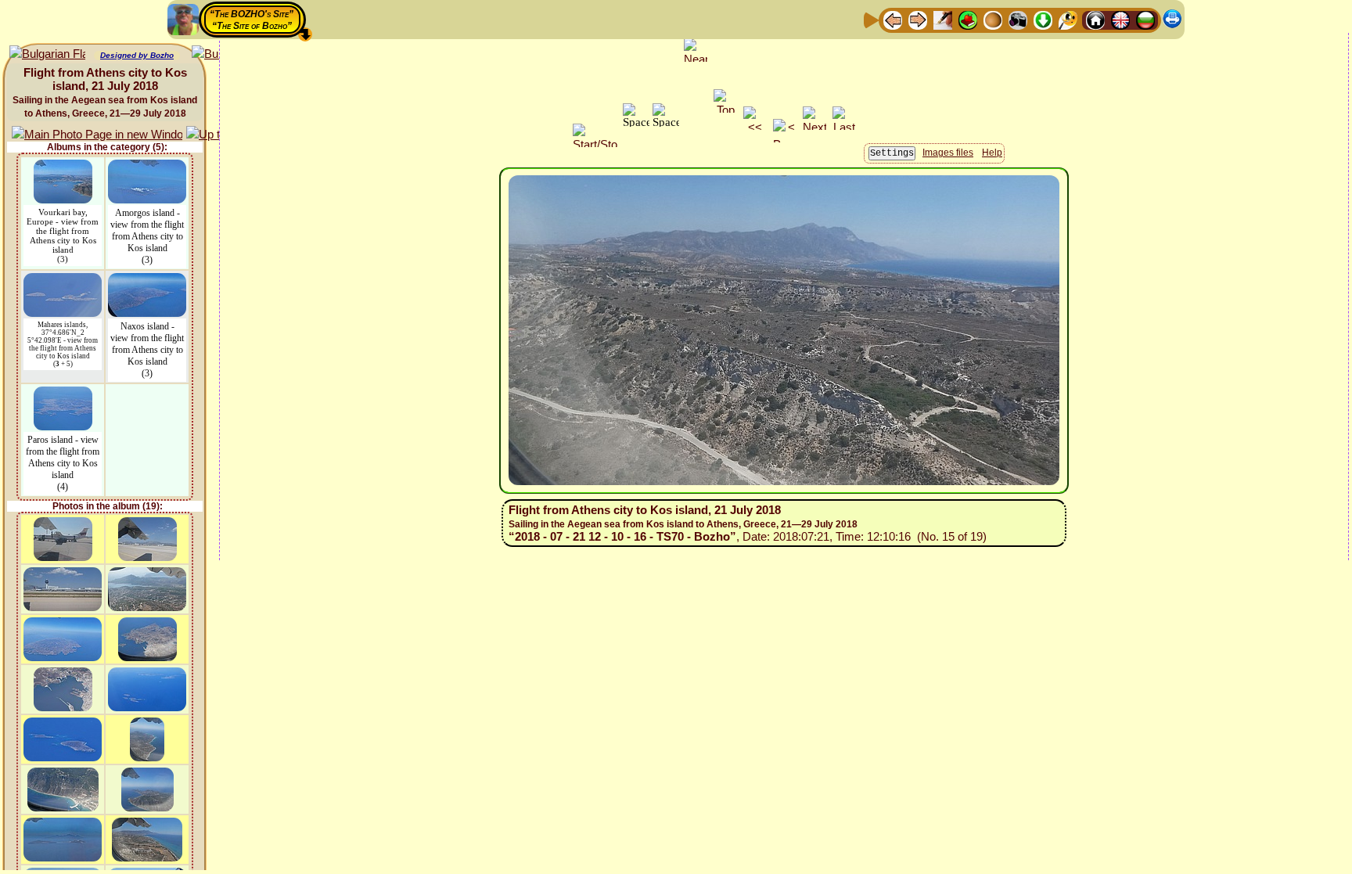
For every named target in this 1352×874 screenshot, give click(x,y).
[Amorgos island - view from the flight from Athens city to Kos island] (147, 167)
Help (992, 152)
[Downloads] (1043, 19)
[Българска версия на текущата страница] (47, 54)
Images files (947, 152)
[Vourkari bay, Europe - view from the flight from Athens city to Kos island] (63, 167)
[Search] (1068, 19)
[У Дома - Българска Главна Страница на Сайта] (1145, 19)
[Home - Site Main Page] (1095, 19)
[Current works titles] (992, 19)
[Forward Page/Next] (917, 19)
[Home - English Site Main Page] (1120, 19)
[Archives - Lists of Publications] (942, 19)
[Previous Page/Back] (892, 19)
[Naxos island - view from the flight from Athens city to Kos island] (147, 280)
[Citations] (967, 19)
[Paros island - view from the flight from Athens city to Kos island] (63, 394)
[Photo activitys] (1018, 19)
